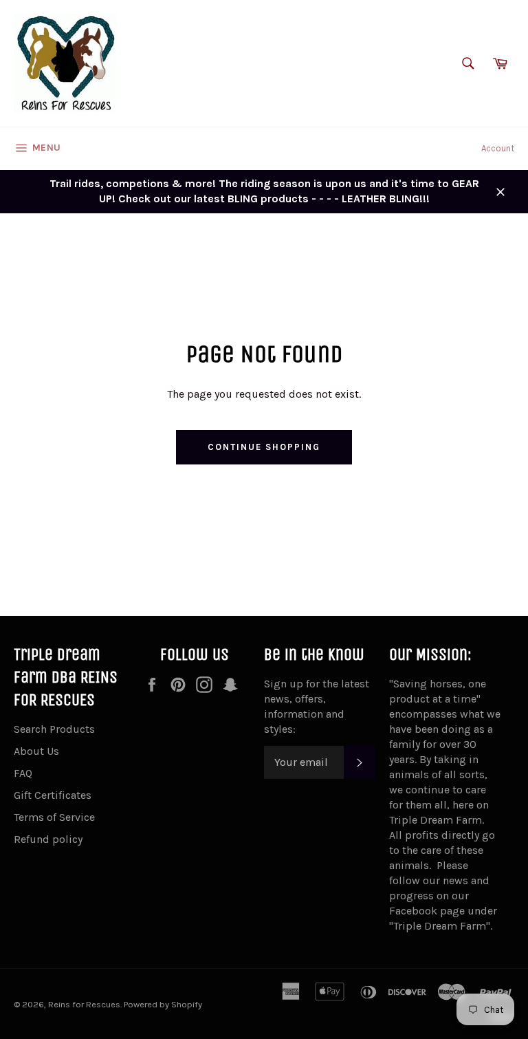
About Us (36, 751)
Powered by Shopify (163, 1004)
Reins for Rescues (84, 1004)
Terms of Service (54, 817)
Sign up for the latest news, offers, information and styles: (316, 706)
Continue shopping (264, 447)
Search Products (54, 729)
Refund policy (48, 839)
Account (497, 148)
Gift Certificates (52, 795)
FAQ (23, 773)
